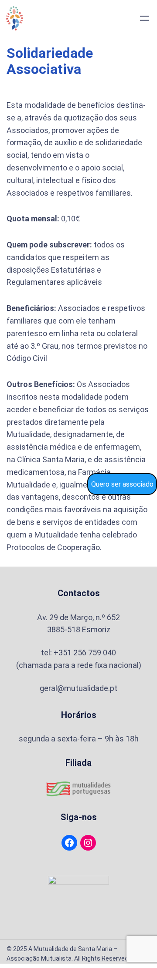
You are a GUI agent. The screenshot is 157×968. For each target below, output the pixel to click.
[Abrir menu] (144, 18)
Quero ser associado (122, 484)
